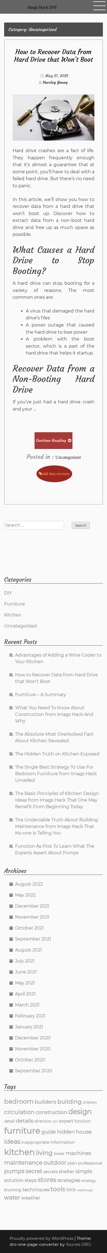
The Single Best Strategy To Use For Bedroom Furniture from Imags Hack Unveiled (56, 773)
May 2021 (25, 983)
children (90, 1102)
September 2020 (33, 1070)
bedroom (18, 1101)
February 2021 (30, 1015)
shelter (66, 1171)
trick (71, 1189)
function (82, 1121)
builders (45, 1101)
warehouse (85, 1190)
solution (14, 1180)
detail (9, 1121)
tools (57, 1189)
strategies (68, 1180)
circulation (19, 1112)
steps (31, 1180)
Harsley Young (55, 82)
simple (83, 1171)
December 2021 (32, 906)
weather (30, 1198)
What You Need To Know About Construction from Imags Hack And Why (54, 714)
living (44, 1153)
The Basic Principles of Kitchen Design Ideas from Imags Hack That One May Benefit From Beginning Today (57, 800)
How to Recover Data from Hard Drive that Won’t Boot (53, 56)
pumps (14, 1171)
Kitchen (12, 615)
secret (34, 1171)
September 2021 (33, 939)
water (12, 1197)
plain (72, 1163)
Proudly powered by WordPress (42, 1238)
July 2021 (25, 961)
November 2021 (32, 917)
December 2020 (33, 1037)
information (62, 1142)
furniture (22, 1130)
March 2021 (27, 1005)
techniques (35, 1189)
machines (78, 1153)
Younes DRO (78, 1244)
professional (90, 1163)
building (69, 1101)
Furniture (14, 604)
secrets (50, 1171)
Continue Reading (51, 440)
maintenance (23, 1162)
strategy (88, 1181)
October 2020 (30, 1059)
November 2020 (33, 1048)
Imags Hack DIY (42, 7)
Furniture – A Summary (40, 694)
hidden (66, 1132)
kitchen (19, 1152)
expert (66, 1121)
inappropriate (35, 1142)
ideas (12, 1141)
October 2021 (29, 928)
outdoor (55, 1162)
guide (48, 1132)
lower (59, 1153)
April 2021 (25, 994)
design (80, 1111)
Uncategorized (68, 457)
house (84, 1132)
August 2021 (28, 950)
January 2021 (29, 1026)
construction (51, 1112)
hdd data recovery (56, 474)
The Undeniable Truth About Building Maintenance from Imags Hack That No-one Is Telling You (56, 826)
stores (47, 1180)
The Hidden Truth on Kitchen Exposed (57, 754)
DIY (8, 593)
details (24, 1120)
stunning (12, 1189)
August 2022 (29, 884)
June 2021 (26, 972)
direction (43, 1121)
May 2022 (25, 895)
